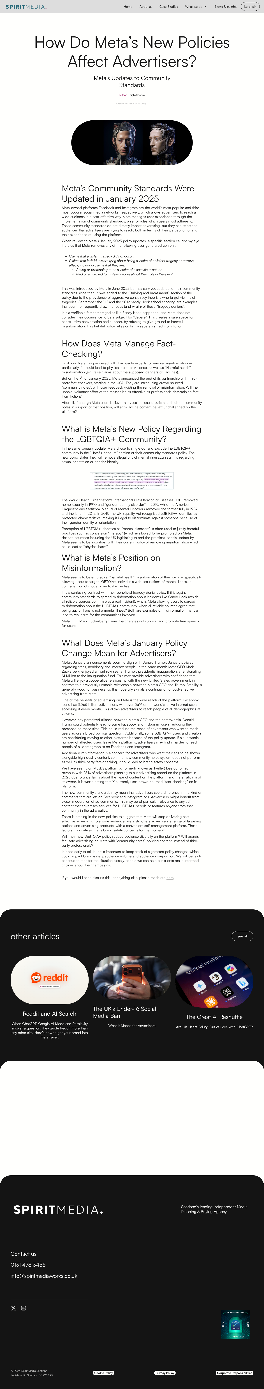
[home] (26, 7)
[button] (196, 6)
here (169, 877)
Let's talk (250, 6)
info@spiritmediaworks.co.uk (44, 1275)
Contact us (23, 1253)
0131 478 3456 (28, 1264)
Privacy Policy (165, 1373)
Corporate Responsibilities (234, 1373)
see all (242, 936)
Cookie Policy (103, 1373)
